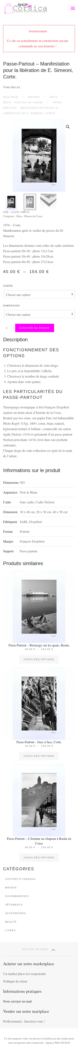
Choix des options (39, 659)
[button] (73, 8)
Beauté (11, 922)
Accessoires (15, 913)
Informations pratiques (22, 991)
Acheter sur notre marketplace (28, 963)
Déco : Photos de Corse (29, 216)
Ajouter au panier (35, 328)
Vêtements (14, 904)
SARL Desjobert (31, 521)
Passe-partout (28, 551)
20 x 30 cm (43, 512)
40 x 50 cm (60, 512)
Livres (10, 930)
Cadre (8, 286)
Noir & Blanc (29, 492)
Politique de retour (15, 981)
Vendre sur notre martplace (26, 1011)
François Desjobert (32, 541)
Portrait (24, 531)
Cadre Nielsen (45, 502)
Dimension (11, 305)
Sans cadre (27, 502)
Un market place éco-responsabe (24, 973)
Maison (11, 887)
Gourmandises (17, 896)
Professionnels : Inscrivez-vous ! (24, 1021)
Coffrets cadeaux (20, 879)
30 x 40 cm (27, 512)
